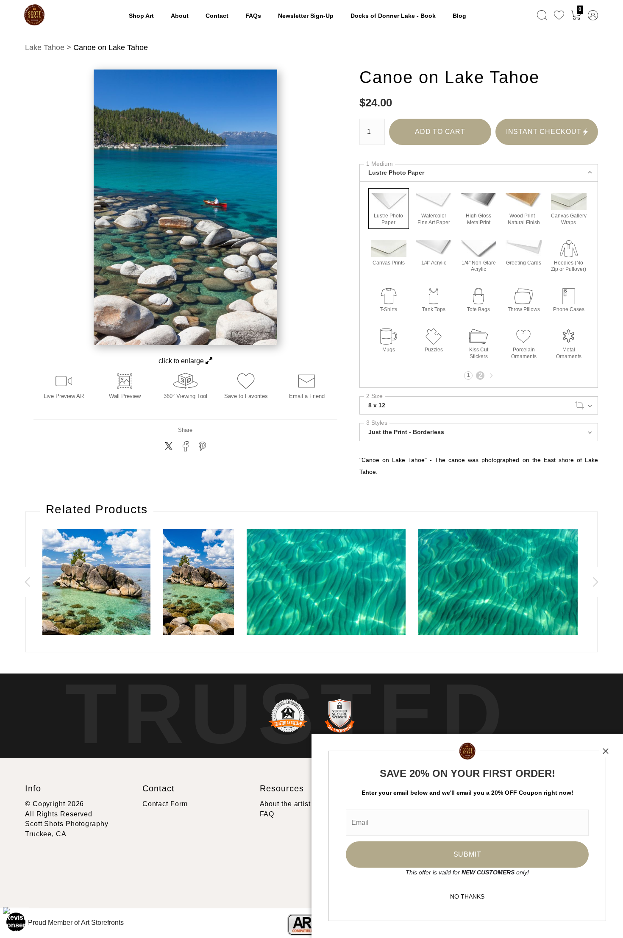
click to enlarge (182, 361)
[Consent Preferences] (16, 922)
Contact (217, 15)
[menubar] (566, 15)
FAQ (267, 814)
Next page (490, 375)
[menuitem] (542, 15)
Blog (459, 15)
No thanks (467, 896)
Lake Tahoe (44, 47)
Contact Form (165, 803)
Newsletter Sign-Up (306, 15)
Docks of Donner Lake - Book (393, 15)
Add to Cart (440, 131)
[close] (605, 751)
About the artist (285, 803)
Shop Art (141, 15)
